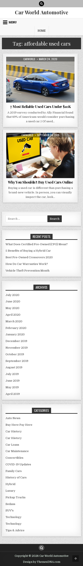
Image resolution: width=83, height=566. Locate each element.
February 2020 (16, 328)
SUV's (10, 510)
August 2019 (14, 367)
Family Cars (14, 471)
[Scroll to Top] (75, 558)
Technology (13, 517)
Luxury (10, 490)
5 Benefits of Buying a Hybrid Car (28, 250)
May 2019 (12, 387)
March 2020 (14, 321)
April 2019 (13, 394)
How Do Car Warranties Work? (27, 264)
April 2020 (13, 314)
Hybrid (10, 484)
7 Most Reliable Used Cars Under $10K (40, 106)
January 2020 (15, 334)
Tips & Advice (48, 67)
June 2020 (13, 301)
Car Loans (12, 444)
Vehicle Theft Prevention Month (27, 270)
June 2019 (13, 380)
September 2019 (17, 361)
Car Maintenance (17, 451)
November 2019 (17, 347)
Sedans (10, 504)
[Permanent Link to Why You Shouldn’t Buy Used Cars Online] (40, 155)
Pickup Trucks (16, 497)
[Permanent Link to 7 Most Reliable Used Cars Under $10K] (40, 80)
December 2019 (16, 341)
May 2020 (12, 308)
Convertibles (14, 457)
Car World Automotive (41, 12)
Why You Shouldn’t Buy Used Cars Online (40, 182)
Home (42, 30)
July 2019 (12, 374)
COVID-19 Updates (18, 464)
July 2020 (12, 295)
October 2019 (15, 354)
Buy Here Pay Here (19, 424)
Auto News (30, 67)
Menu (13, 22)
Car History (14, 431)
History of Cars (16, 477)
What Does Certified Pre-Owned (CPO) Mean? (37, 244)
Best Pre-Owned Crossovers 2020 (29, 257)
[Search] (41, 3)
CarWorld (29, 59)
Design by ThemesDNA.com (41, 561)
